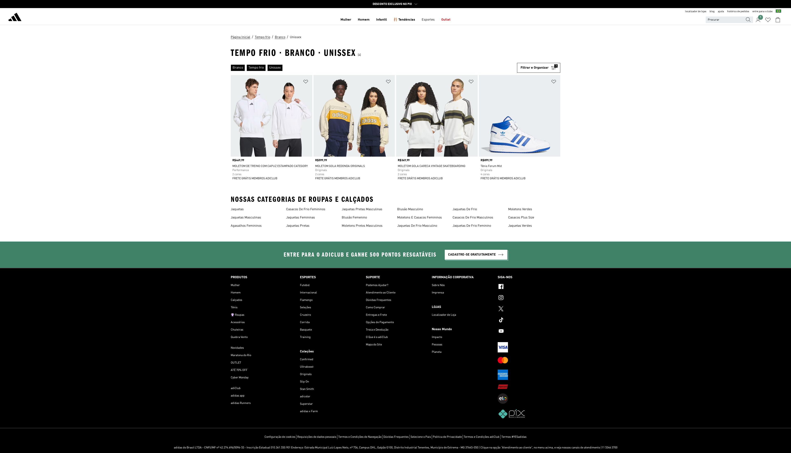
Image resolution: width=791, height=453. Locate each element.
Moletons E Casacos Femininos (419, 217)
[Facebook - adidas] (529, 287)
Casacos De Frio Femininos (305, 209)
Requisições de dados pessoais (316, 436)
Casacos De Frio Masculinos (473, 217)
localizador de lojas (695, 11)
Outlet (445, 19)
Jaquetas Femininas (300, 217)
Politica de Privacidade (447, 436)
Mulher (346, 19)
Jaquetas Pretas (297, 226)
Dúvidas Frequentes (396, 436)
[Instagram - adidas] (529, 298)
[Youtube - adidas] (529, 331)
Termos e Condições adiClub (482, 436)
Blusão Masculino (410, 209)
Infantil (381, 19)
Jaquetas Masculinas (246, 217)
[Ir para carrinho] (778, 20)
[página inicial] (14, 18)
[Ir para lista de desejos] (768, 20)
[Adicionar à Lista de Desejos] (305, 82)
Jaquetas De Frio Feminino (472, 226)
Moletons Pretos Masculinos (362, 226)
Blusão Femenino (354, 217)
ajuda (721, 11)
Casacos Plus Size (521, 217)
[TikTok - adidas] (529, 320)
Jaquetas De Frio (465, 209)
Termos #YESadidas (514, 436)
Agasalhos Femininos (246, 226)
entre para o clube (762, 11)
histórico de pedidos (738, 11)
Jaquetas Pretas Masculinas (362, 209)
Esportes (428, 19)
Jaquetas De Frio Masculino (417, 226)
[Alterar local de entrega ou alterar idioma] (778, 11)
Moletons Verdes (520, 209)
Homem (364, 19)
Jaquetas (237, 209)
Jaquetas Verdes (520, 226)
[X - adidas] (529, 309)
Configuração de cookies (279, 436)
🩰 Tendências (404, 19)
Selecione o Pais (421, 436)
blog (712, 11)
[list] (374, 68)
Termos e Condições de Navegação (359, 436)
